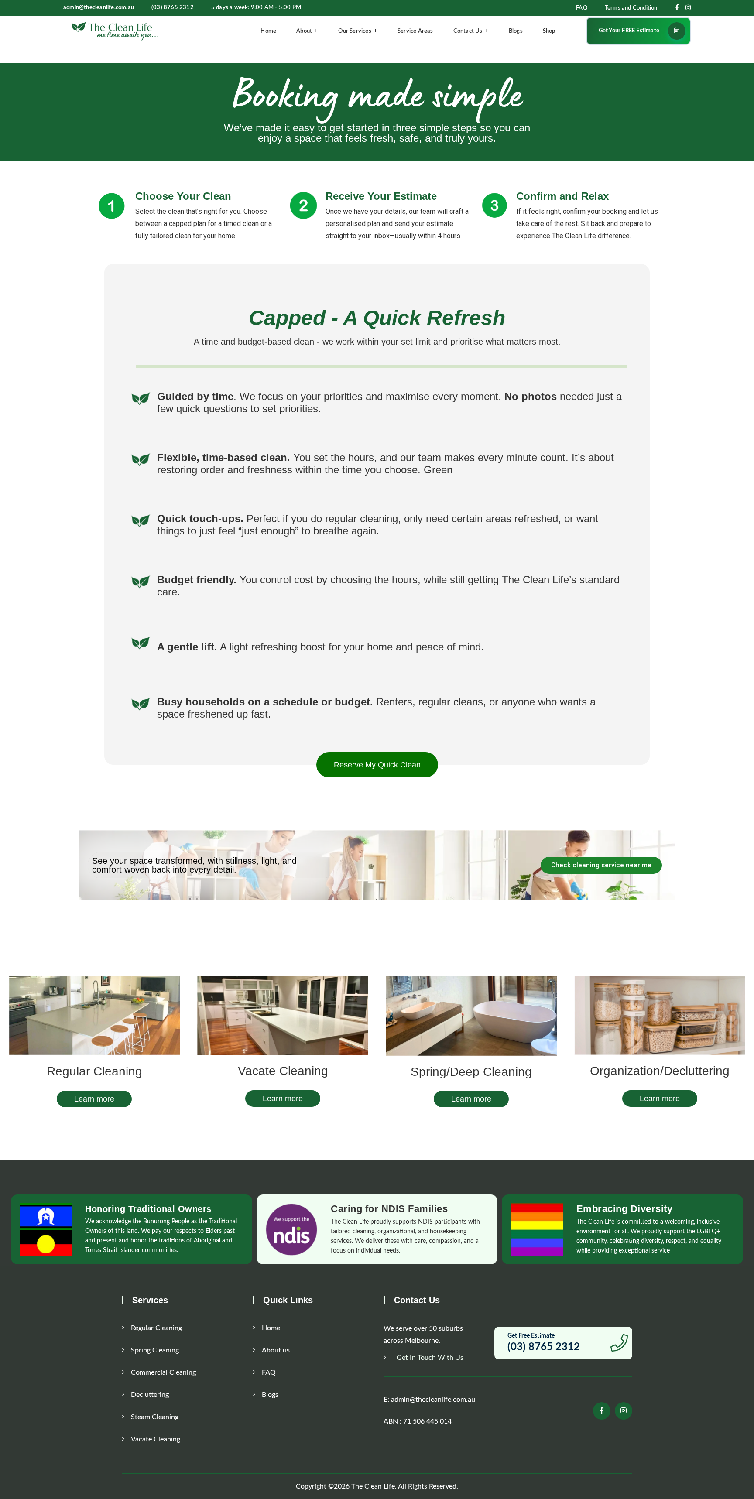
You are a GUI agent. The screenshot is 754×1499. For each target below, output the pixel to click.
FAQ (581, 8)
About (304, 31)
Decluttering (150, 1394)
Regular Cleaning (156, 1327)
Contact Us (468, 31)
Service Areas (415, 31)
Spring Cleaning (155, 1350)
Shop (549, 31)
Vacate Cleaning (155, 1439)
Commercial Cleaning (163, 1372)
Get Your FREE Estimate (629, 31)
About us (276, 1350)
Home (268, 31)
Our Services (354, 31)
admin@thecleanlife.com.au (98, 7)
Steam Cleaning (154, 1416)
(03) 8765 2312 (172, 7)
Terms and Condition (631, 8)
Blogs (516, 31)
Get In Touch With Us (429, 1357)
